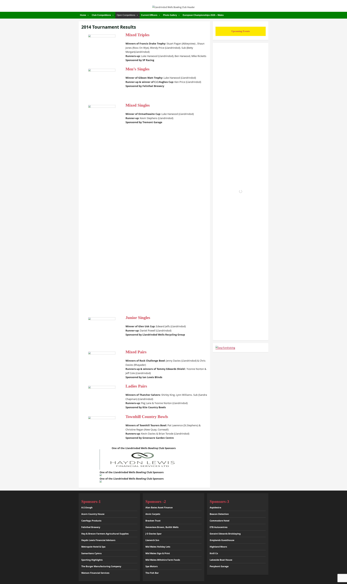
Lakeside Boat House (221, 559)
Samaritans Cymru (91, 553)
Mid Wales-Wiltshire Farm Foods (162, 559)
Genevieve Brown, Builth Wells (162, 527)
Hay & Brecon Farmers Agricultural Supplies (105, 533)
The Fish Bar (152, 572)
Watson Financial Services (95, 572)
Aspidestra (215, 507)
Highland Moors (218, 546)
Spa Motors (151, 566)
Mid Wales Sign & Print (157, 553)
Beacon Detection (219, 514)
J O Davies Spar (153, 533)
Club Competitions (101, 15)
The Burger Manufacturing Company (101, 566)
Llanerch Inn (152, 540)
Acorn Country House (92, 514)
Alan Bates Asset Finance (159, 507)
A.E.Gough (87, 507)
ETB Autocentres (218, 527)
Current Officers (149, 15)
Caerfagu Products (91, 520)
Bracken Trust (152, 520)
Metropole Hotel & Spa (93, 546)
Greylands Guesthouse (222, 540)
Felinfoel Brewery (90, 527)
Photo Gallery (170, 15)
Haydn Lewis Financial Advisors (98, 540)
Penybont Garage (219, 566)
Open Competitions (126, 15)
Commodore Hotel (219, 520)
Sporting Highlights (92, 559)
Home (83, 15)
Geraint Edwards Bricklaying (225, 533)
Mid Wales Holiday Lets (157, 546)
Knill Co (214, 553)
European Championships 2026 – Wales (203, 15)
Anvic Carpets (152, 514)
